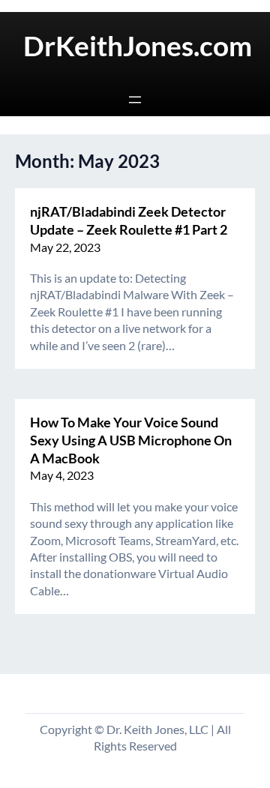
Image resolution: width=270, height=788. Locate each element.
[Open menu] (135, 100)
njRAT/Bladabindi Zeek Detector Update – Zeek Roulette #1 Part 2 (128, 220)
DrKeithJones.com (137, 45)
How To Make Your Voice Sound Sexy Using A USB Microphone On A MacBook (131, 440)
